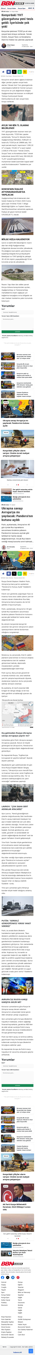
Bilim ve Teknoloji (24, 1292)
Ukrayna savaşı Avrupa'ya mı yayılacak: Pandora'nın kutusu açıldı (16, 423)
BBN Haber (6, 11)
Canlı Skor (21, 1335)
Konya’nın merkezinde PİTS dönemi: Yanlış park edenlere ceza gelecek (25, 385)
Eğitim (20, 1285)
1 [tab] (16, 484)
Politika (4, 1303)
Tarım (20, 1300)
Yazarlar (21, 1287)
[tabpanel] (17, 473)
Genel (20, 1308)
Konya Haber (11, 8)
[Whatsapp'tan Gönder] (19, 72)
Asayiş (3, 1285)
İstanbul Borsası (7, 1324)
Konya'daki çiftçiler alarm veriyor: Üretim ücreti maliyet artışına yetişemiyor (16, 453)
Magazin (21, 1290)
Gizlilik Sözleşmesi (24, 1319)
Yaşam (3, 1290)
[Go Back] (31, 1351)
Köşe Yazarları (6, 1317)
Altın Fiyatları (5, 1330)
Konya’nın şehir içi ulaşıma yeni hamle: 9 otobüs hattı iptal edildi (24, 375)
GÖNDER (17, 332)
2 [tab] (18, 484)
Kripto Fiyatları (6, 1332)
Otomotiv (21, 1303)
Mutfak (20, 1305)
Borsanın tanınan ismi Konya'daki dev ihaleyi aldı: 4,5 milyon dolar (24, 356)
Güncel (3, 8)
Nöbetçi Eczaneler (7, 1337)
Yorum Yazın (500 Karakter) (10, 316)
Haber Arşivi (22, 1324)
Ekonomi (4, 1305)
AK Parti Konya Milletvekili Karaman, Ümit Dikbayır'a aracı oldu (17, 1207)
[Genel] (17, 1192)
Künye (20, 1317)
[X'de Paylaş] (14, 72)
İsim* (3, 309)
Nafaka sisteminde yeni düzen (17, 480)
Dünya (20, 1282)
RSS (5, 1347)
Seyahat (21, 1295)
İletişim (20, 1322)
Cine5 (20, 1332)
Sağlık (20, 1297)
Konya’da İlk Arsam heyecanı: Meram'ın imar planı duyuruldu (25, 366)
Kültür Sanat (5, 1300)
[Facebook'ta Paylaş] (9, 72)
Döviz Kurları (5, 1327)
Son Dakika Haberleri (25, 1330)
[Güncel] (17, 409)
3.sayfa (3, 1287)
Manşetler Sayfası (7, 1322)
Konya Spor (22, 8)
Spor (3, 1292)
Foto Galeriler (6, 1319)
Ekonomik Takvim (7, 1335)
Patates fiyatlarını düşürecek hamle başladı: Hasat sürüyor (24, 394)
